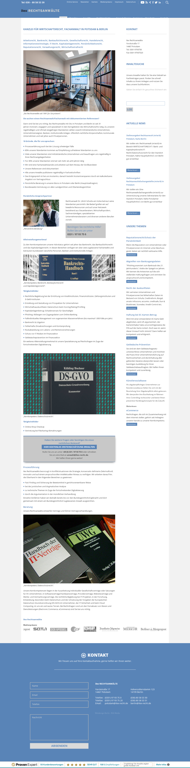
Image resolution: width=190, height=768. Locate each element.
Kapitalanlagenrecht (40, 247)
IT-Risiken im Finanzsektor (46, 333)
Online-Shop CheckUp (34, 426)
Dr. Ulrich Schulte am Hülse (90, 201)
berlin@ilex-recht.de (141, 703)
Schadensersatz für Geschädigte (59, 310)
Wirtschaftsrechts (91, 126)
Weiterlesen (131, 255)
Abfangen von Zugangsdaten (46, 314)
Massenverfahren (75, 318)
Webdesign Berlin (102, 713)
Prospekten (57, 303)
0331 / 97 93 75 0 (76, 234)
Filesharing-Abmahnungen (50, 430)
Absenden (59, 745)
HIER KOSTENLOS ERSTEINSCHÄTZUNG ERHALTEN (69, 446)
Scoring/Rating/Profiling (74, 307)
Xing (150, 2)
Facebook (153, 2)
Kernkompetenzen (38, 590)
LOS (129, 109)
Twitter (156, 2)
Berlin (89, 123)
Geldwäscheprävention (35, 337)
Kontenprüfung (63, 326)
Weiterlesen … (133, 170)
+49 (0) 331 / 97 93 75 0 (72, 452)
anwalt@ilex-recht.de (77, 455)
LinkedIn (160, 2)
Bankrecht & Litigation (35, 322)
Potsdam (79, 123)
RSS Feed (146, 2)
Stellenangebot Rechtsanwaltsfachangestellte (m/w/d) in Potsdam (145, 181)
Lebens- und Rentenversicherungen (59, 329)
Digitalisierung (45, 344)
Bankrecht (86, 244)
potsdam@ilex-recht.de (116, 703)
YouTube (142, 2)
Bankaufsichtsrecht (104, 244)
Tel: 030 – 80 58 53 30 (33, 2)
